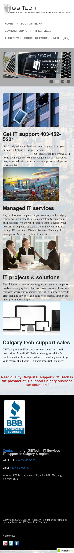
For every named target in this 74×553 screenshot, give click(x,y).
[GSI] (66, 38)
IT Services (43, 30)
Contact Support (18, 30)
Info (56, 38)
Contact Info (12, 450)
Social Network (36, 38)
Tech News (12, 38)
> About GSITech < (30, 23)
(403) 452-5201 (27, 460)
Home (9, 23)
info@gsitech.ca (19, 467)
